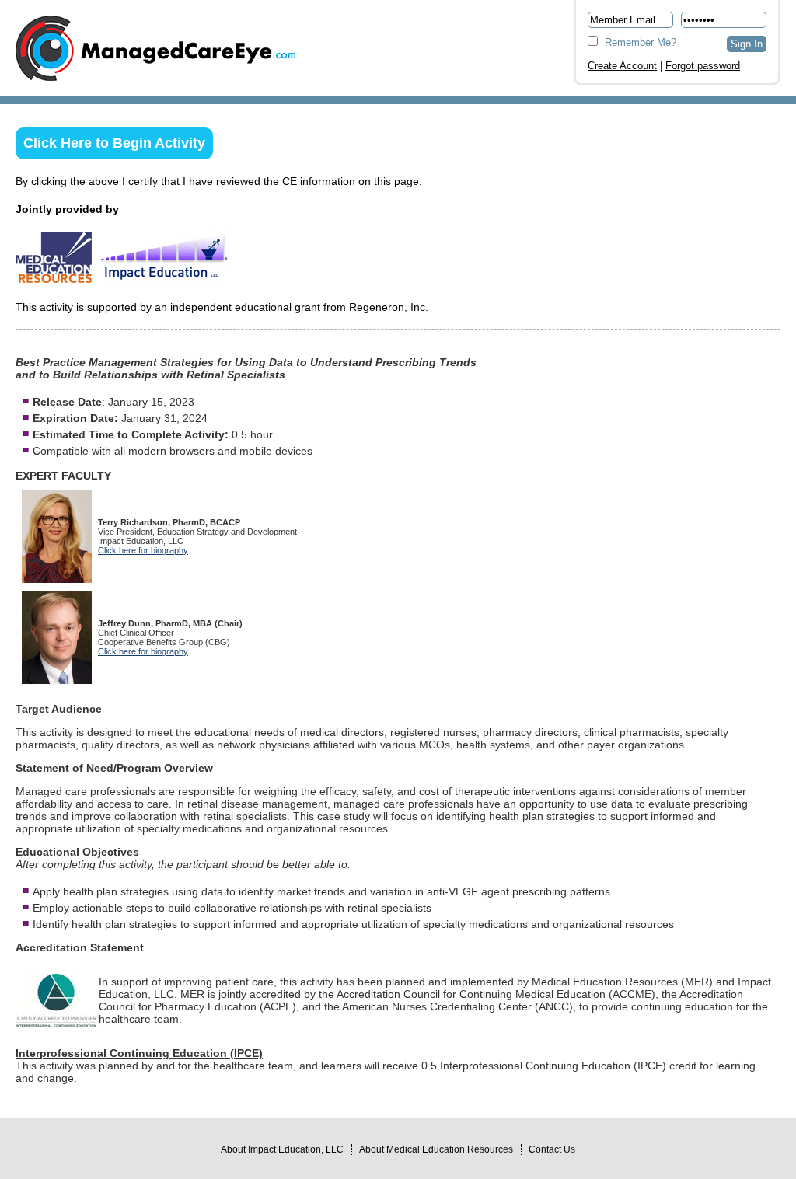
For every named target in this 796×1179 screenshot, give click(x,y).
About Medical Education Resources (436, 1149)
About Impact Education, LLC (282, 1149)
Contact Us (552, 1149)
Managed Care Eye (155, 48)
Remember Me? (639, 42)
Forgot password (702, 66)
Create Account (622, 66)
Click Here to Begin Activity (114, 143)
